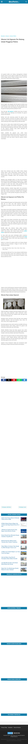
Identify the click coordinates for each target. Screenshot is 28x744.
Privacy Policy (4, 727)
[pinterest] (14, 380)
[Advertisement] (14, 20)
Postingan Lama (22, 507)
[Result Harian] (14, 2)
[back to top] (25, 741)
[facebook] (3, 380)
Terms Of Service (17, 727)
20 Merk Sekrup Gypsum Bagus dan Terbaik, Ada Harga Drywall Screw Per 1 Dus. (10, 525)
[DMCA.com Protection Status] (14, 734)
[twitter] (8, 380)
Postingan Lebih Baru (6, 507)
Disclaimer (10, 727)
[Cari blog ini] (26, 2)
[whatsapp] (19, 380)
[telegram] (24, 380)
